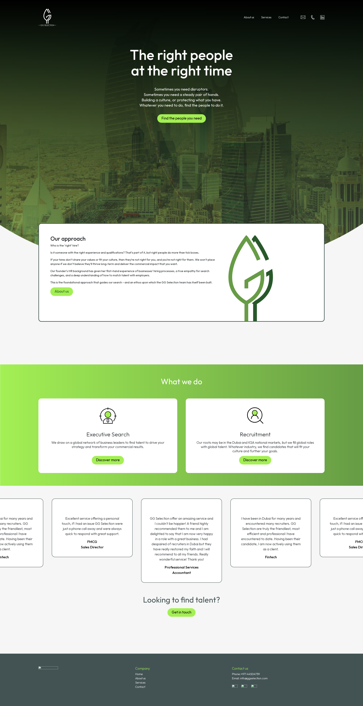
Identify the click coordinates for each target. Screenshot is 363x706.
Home (139, 674)
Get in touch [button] (181, 612)
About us (249, 17)
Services (266, 17)
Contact (283, 17)
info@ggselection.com (254, 678)
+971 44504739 (250, 674)
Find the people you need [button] (182, 118)
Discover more (108, 460)
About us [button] (62, 291)
